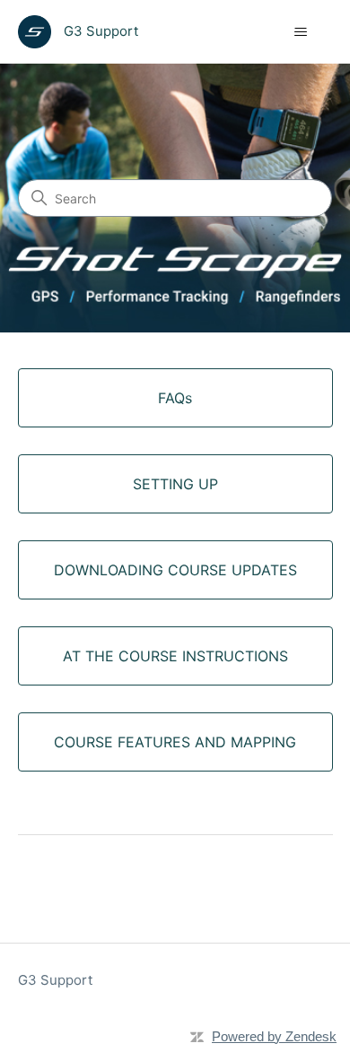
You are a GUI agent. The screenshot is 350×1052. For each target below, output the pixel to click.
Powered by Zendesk (274, 1036)
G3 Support (55, 979)
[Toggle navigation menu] (301, 32)
